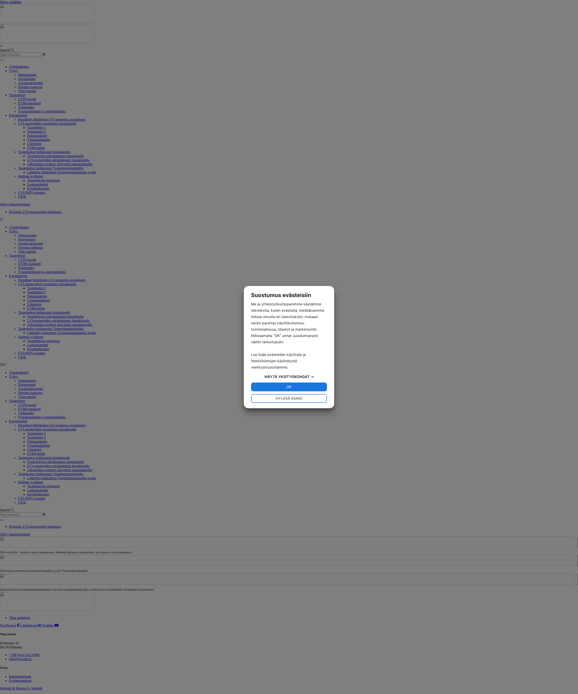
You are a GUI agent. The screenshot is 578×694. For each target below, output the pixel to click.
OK (289, 387)
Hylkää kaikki (289, 398)
